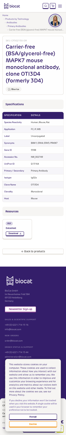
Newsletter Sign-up (20, 309)
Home (5, 15)
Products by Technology (17, 19)
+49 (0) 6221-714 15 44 (16, 352)
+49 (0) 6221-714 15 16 (16, 325)
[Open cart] (53, 6)
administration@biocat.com (18, 356)
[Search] (46, 6)
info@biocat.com (13, 329)
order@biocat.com (14, 340)
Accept (33, 416)
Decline (33, 424)
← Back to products (33, 251)
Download (13, 233)
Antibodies (12, 22)
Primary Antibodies (17, 26)
